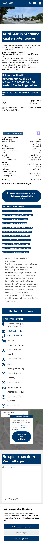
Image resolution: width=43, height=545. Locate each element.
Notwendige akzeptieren (21, 527)
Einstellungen (21, 533)
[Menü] (40, 3)
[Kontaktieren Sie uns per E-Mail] (34, 3)
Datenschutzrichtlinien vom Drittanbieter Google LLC (20, 426)
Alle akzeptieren (21, 539)
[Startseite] (7, 3)
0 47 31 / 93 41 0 (14, 335)
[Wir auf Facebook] (30, 3)
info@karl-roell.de (15, 331)
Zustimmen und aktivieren (21, 436)
